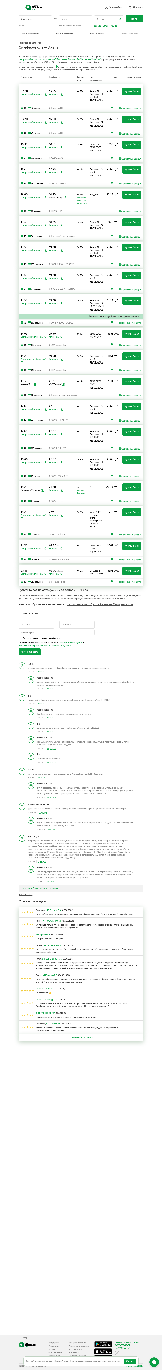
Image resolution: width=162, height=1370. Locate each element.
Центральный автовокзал (30, 59)
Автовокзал (54, 94)
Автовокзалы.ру (26, 894)
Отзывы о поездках (77, 1356)
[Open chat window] (154, 1362)
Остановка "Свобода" (90, 59)
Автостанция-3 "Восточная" (54, 59)
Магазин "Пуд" (74, 59)
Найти (134, 19)
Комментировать (29, 652)
